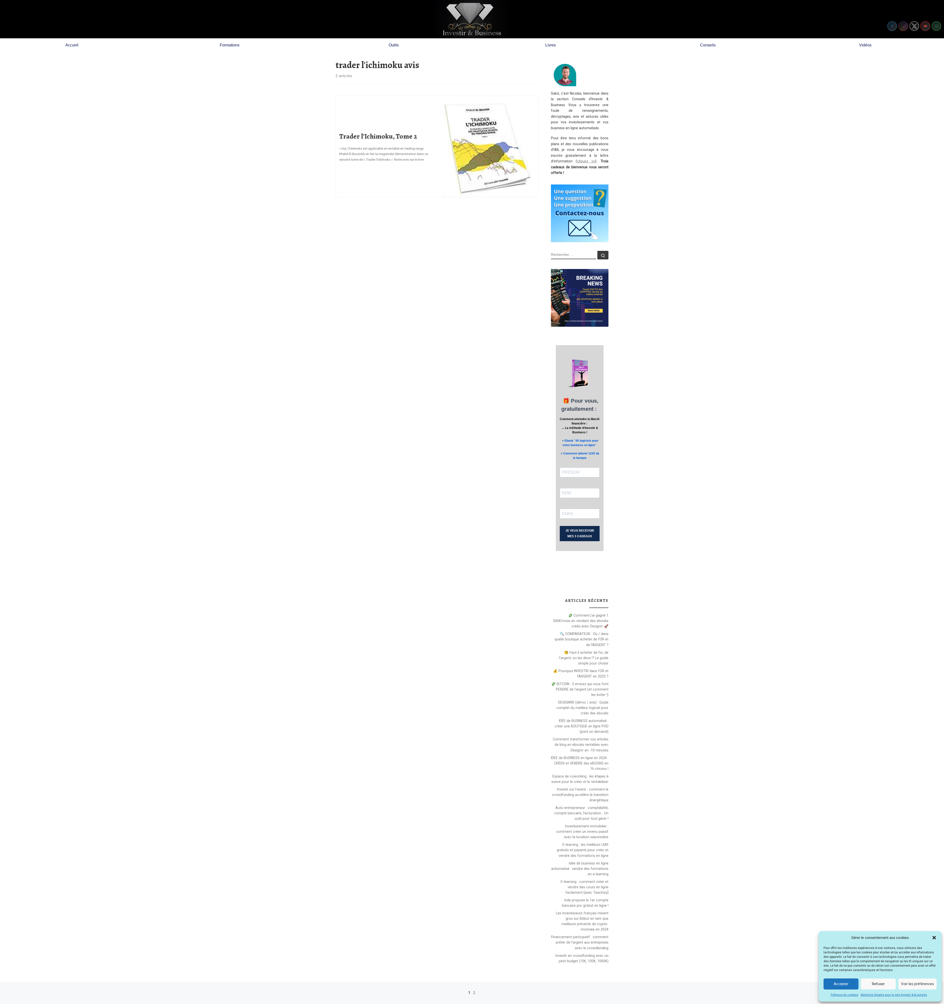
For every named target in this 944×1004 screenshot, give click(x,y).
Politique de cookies (844, 995)
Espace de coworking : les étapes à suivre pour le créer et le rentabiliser (579, 779)
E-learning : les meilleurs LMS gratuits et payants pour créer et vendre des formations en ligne (582, 850)
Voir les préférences (917, 984)
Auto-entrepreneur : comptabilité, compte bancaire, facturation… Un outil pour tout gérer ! (581, 813)
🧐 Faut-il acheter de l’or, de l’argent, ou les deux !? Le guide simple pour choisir (583, 657)
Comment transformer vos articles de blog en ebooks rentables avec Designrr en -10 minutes (580, 744)
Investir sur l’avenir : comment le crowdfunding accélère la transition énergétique (580, 794)
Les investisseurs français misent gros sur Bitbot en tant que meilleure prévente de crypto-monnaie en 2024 (582, 921)
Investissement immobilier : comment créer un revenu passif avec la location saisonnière (582, 831)
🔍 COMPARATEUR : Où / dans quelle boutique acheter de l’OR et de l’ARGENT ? (581, 639)
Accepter (841, 984)
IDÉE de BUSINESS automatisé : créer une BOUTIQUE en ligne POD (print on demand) (581, 726)
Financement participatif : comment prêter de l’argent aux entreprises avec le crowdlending (579, 942)
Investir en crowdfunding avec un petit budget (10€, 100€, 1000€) (582, 958)
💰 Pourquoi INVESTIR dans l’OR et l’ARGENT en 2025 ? (580, 673)
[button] (934, 937)
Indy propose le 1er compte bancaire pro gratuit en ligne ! (585, 902)
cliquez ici (586, 161)
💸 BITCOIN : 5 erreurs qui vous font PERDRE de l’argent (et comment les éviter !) (579, 689)
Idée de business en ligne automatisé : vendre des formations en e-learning (579, 868)
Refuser (878, 984)
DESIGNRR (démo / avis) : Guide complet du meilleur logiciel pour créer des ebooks (582, 707)
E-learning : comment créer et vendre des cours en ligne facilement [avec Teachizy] (584, 887)
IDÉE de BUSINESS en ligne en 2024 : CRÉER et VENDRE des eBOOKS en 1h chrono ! (579, 763)
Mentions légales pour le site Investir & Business (894, 995)
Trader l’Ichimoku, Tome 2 (378, 136)
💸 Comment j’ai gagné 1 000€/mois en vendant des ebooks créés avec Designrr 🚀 (580, 620)
